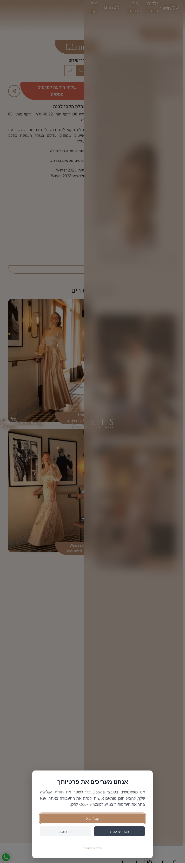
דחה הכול (66, 831)
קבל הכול (92, 818)
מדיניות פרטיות (93, 848)
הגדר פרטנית (119, 831)
